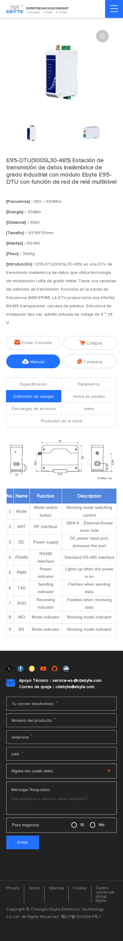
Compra (90, 343)
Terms (34, 888)
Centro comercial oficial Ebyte (105, 894)
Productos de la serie (61, 421)
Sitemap (56, 888)
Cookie (80, 888)
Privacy (13, 888)
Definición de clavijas (33, 396)
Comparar (90, 361)
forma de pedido (89, 396)
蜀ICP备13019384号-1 (81, 917)
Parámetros (89, 384)
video (89, 409)
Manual (33, 361)
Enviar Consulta (33, 342)
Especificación (33, 384)
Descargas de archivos (34, 409)
